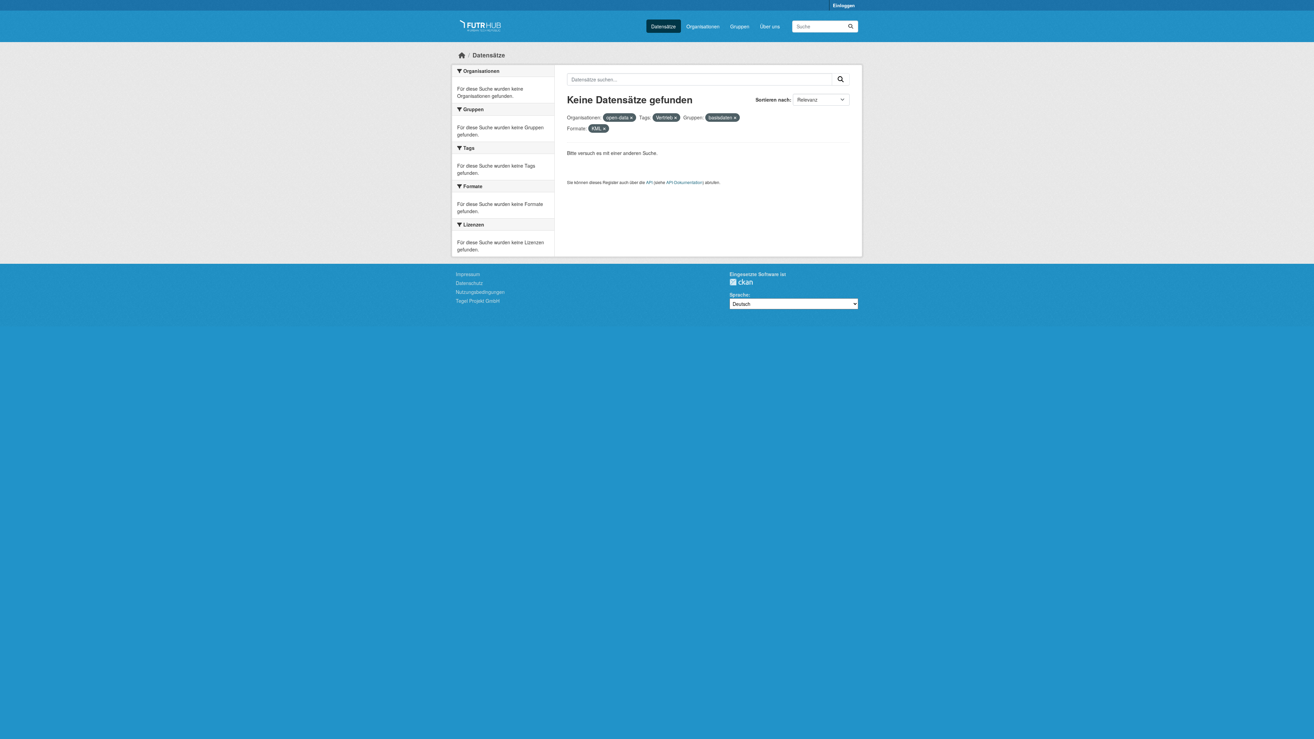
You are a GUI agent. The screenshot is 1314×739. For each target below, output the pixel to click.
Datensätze (663, 26)
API (649, 182)
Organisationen (703, 26)
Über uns (770, 26)
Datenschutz (469, 283)
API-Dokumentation (684, 182)
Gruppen (739, 26)
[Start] (462, 55)
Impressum (468, 274)
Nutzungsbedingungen (480, 291)
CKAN (741, 282)
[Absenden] (851, 27)
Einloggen (844, 5)
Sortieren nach (773, 99)
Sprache (739, 294)
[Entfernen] (631, 117)
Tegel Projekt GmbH (478, 300)
